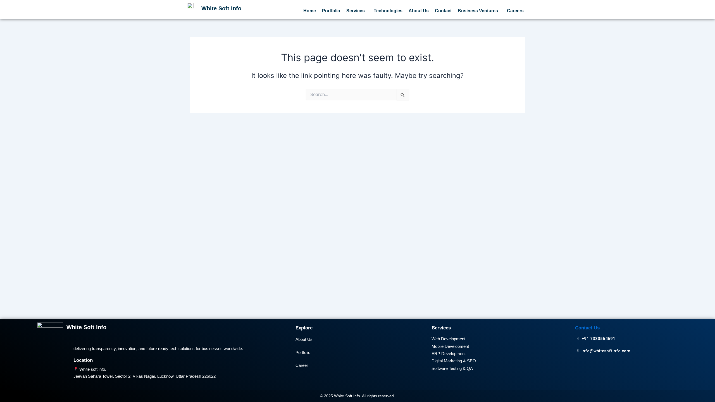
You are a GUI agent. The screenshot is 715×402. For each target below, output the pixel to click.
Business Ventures (478, 10)
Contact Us (587, 328)
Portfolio (331, 10)
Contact (443, 10)
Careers (515, 10)
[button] (357, 11)
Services (355, 10)
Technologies (388, 10)
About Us (419, 10)
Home (309, 10)
